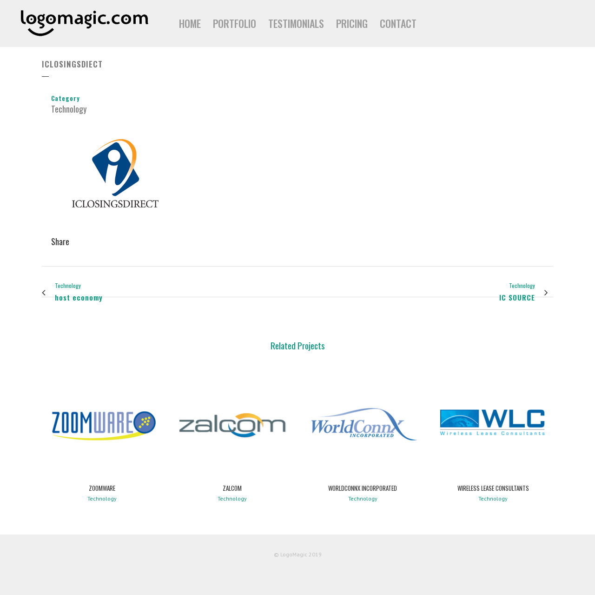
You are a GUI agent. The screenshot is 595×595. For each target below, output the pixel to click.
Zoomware (102, 488)
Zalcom (232, 488)
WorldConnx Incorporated (362, 488)
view (102, 424)
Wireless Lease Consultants (493, 488)
